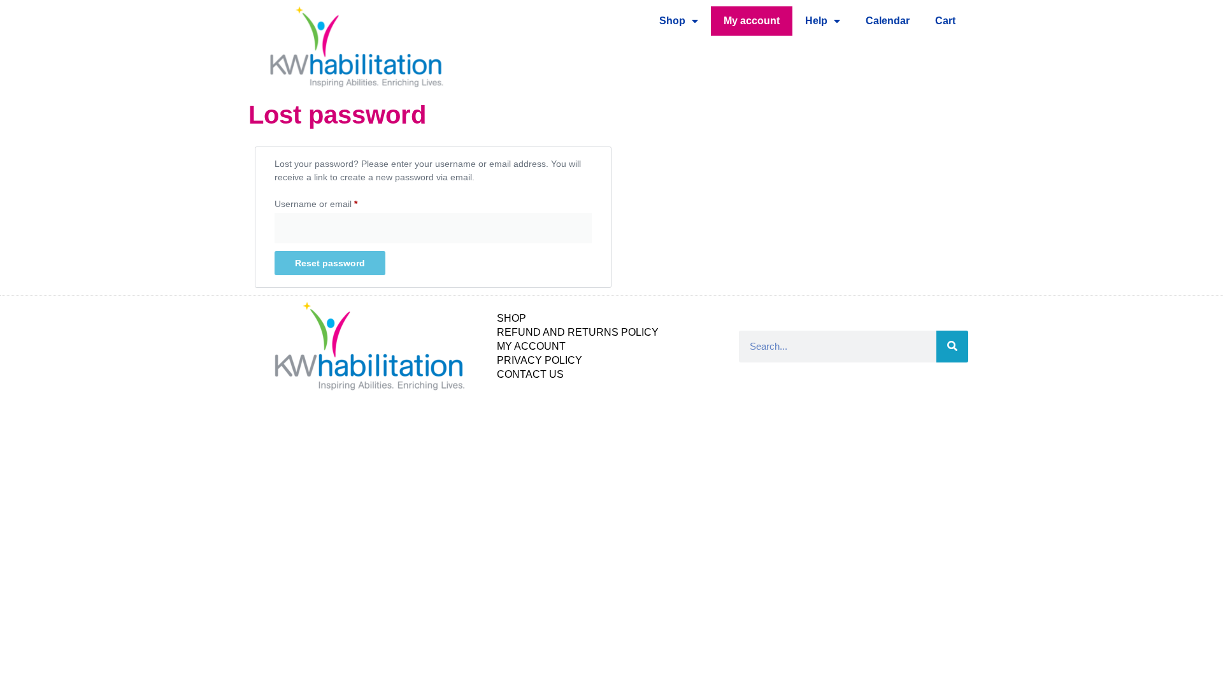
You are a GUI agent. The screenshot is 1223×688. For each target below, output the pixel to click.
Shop (672, 20)
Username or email (334, 202)
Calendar (888, 20)
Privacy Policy (539, 360)
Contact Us (530, 374)
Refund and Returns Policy (578, 332)
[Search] (952, 346)
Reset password (330, 263)
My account (752, 20)
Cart (945, 20)
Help (816, 20)
